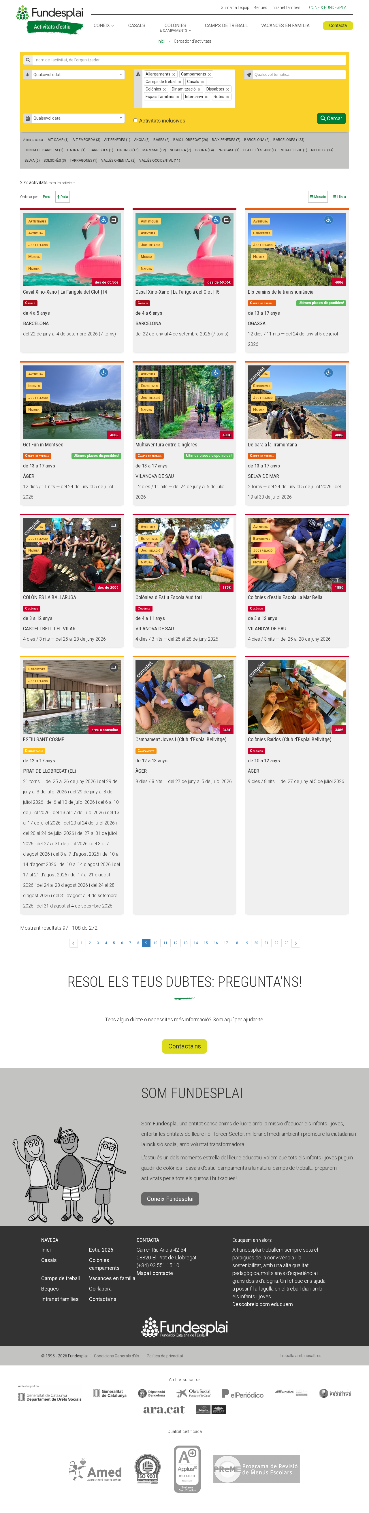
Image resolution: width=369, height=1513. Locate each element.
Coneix (102, 25)
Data (64, 197)
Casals (136, 25)
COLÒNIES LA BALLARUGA (49, 597)
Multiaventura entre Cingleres (166, 445)
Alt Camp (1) (58, 140)
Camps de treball (226, 25)
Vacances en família (285, 25)
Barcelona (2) (257, 140)
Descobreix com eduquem (262, 1304)
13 (186, 943)
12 (176, 943)
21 (266, 943)
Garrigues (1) (101, 150)
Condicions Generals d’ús (116, 1356)
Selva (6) (32, 161)
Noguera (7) (180, 150)
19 (246, 943)
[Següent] (295, 943)
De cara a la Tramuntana (272, 445)
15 (206, 943)
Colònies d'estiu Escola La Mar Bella (285, 597)
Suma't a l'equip (235, 8)
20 (256, 943)
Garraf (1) (76, 150)
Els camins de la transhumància (280, 292)
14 (196, 943)
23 (287, 943)
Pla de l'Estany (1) (259, 150)
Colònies (173, 28)
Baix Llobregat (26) (190, 140)
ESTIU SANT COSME (43, 739)
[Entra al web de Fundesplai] (184, 1327)
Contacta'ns (184, 1046)
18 (236, 943)
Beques (260, 8)
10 (155, 943)
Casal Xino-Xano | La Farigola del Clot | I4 (65, 292)
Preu (46, 197)
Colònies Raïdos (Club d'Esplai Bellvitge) (290, 739)
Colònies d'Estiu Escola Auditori (168, 597)
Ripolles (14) (322, 150)
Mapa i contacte (155, 1273)
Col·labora (100, 1289)
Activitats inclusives (162, 121)
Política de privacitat (165, 1356)
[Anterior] (73, 943)
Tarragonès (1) (83, 161)
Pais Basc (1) (229, 150)
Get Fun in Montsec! (44, 445)
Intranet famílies (286, 8)
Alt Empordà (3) (86, 140)
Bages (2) (161, 140)
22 (276, 943)
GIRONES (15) (128, 150)
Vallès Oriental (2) (118, 161)
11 (165, 943)
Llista (341, 197)
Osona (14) (204, 150)
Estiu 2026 (101, 1250)
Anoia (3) (142, 140)
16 (216, 943)
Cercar (334, 118)
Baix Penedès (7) (226, 140)
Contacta (338, 25)
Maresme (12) (154, 150)
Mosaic (319, 197)
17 (226, 943)
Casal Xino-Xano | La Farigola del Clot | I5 (177, 292)
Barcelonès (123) (288, 140)
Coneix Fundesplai (328, 7)
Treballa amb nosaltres (300, 1355)
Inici (161, 41)
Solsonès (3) (55, 161)
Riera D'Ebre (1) (293, 150)
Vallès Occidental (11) (159, 161)
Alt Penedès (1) (117, 140)
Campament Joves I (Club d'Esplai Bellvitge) (181, 739)
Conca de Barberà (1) (44, 150)
